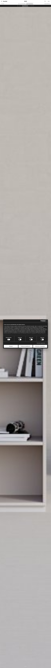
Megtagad (11, 346)
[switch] (19, 339)
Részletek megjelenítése (41, 343)
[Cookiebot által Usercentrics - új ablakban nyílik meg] (41, 321)
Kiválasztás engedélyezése (25, 346)
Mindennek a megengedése (40, 346)
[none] (25, 666)
